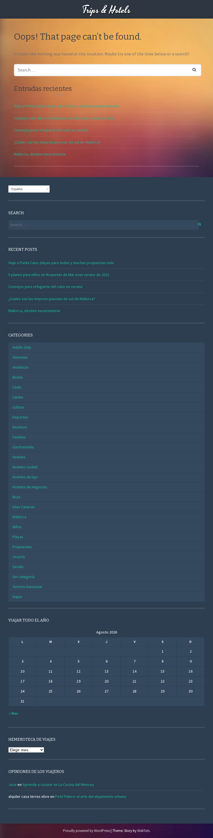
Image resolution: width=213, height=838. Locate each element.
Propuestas (22, 546)
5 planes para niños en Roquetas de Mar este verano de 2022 (64, 118)
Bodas (17, 377)
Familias (19, 437)
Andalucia (20, 367)
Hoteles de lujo (24, 476)
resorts (18, 556)
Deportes (20, 417)
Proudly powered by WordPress (86, 830)
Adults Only (21, 347)
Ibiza (16, 496)
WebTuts (143, 830)
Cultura (18, 407)
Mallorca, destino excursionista (39, 154)
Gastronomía (23, 446)
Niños (17, 526)
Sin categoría (23, 576)
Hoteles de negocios (29, 486)
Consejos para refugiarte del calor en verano (51, 129)
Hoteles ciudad (24, 466)
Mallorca (19, 516)
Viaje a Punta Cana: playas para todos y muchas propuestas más (67, 105)
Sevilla (17, 566)
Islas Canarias (23, 506)
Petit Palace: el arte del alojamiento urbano (90, 796)
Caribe (17, 397)
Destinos (19, 427)
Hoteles (19, 456)
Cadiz (17, 387)
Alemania (19, 357)
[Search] (191, 68)
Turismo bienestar (27, 586)
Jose (12, 784)
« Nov (13, 713)
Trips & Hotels (106, 10)
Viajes (17, 596)
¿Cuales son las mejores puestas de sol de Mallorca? (57, 142)
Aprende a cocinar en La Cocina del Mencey (58, 784)
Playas (17, 536)
